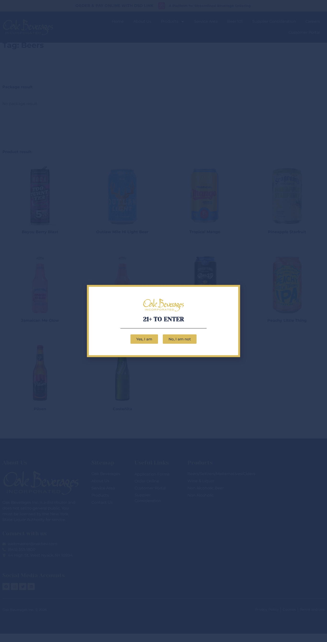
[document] (163, 321)
